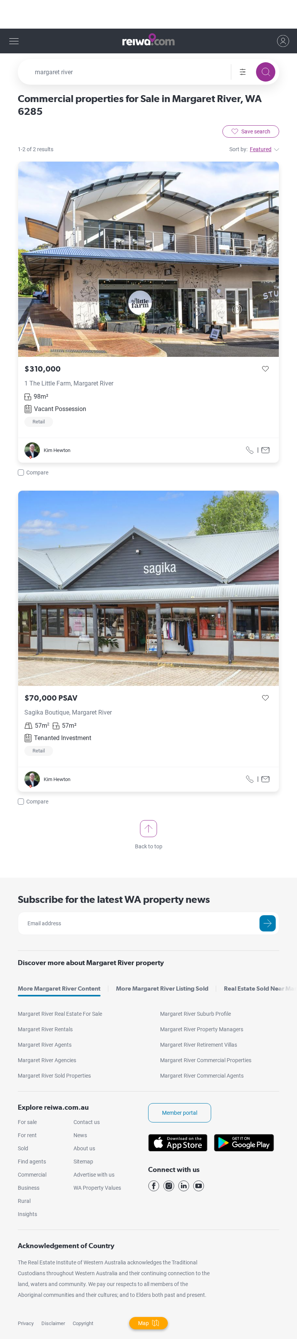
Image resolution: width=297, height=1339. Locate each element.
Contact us (86, 1122)
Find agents (32, 1161)
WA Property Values (97, 1188)
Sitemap (83, 1161)
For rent (27, 1135)
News (80, 1135)
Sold (23, 1148)
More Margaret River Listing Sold (162, 988)
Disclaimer (53, 1323)
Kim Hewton (57, 450)
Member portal (179, 1113)
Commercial (32, 1175)
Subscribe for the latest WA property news (114, 899)
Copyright (83, 1323)
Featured (260, 149)
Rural (24, 1201)
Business (28, 1188)
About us (84, 1148)
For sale (27, 1122)
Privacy (26, 1323)
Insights (27, 1214)
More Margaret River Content (59, 988)
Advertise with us (93, 1175)
